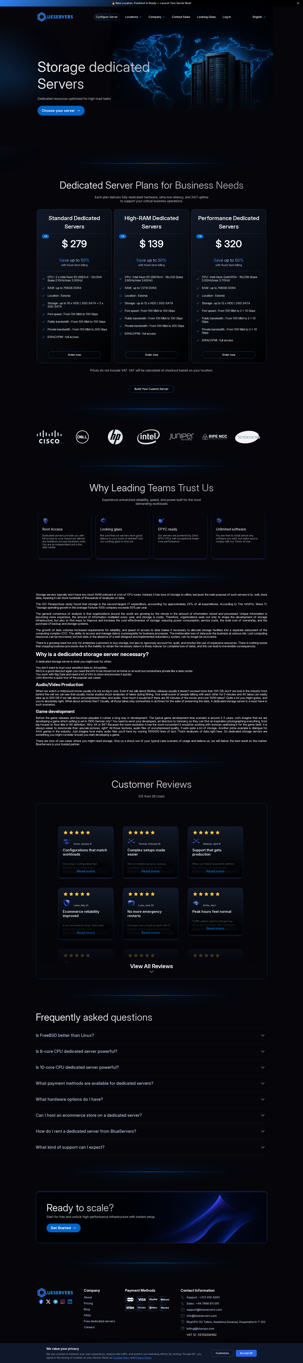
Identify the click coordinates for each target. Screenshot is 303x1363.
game (54, 718)
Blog (87, 1309)
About (88, 1297)
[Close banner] (298, 3)
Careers (89, 1327)
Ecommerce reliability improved (81, 913)
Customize (222, 1353)
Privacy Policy (143, 1357)
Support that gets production (206, 852)
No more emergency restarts (144, 913)
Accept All (246, 1353)
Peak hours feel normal (211, 911)
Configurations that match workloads (85, 852)
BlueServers (43, 744)
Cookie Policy (121, 1357)
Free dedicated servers (99, 1321)
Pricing (88, 1303)
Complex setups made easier (146, 852)
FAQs (87, 1315)
